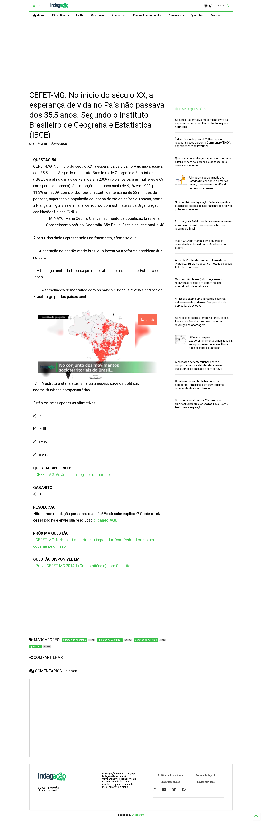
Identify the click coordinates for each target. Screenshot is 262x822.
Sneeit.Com (138, 815)
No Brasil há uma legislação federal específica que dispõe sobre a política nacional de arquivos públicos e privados (203, 206)
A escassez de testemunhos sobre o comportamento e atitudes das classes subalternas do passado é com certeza (198, 365)
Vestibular (97, 15)
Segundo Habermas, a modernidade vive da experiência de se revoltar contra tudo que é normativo (201, 123)
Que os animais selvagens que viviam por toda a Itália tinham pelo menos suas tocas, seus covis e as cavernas (203, 162)
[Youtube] (164, 789)
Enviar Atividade (206, 782)
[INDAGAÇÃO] (59, 7)
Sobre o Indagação (206, 775)
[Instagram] (154, 789)
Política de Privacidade (170, 775)
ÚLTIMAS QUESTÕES (191, 109)
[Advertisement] (131, 52)
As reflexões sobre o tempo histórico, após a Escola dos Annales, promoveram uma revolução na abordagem (202, 321)
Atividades (118, 15)
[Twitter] (174, 789)
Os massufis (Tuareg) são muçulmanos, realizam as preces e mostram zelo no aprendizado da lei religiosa (199, 283)
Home (40, 15)
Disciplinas (59, 15)
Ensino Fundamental (146, 15)
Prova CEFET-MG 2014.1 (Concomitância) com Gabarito (82, 566)
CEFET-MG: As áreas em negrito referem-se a (74, 474)
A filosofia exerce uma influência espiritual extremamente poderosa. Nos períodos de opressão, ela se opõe (200, 302)
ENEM (79, 15)
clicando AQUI (106, 520)
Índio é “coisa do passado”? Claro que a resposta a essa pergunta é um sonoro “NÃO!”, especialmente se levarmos (203, 143)
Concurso (175, 15)
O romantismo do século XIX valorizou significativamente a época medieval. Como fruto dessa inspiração (201, 404)
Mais (214, 15)
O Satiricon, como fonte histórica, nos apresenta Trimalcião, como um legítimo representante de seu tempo (199, 385)
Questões (197, 15)
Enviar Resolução (170, 782)
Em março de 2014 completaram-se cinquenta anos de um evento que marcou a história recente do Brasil (203, 225)
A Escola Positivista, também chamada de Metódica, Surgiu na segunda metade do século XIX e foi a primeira (203, 264)
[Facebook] (184, 789)
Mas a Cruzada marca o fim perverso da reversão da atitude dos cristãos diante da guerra (200, 244)
